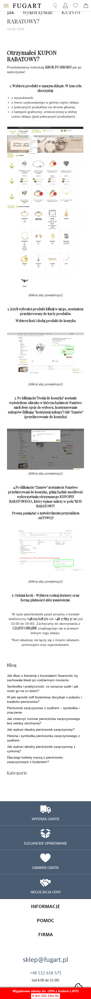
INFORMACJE (45, 906)
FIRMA (45, 935)
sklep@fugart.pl (45, 959)
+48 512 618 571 (45, 973)
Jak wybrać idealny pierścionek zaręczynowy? (41, 729)
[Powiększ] (45, 208)
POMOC (45, 920)
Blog (12, 665)
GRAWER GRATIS (45, 867)
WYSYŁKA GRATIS (45, 818)
